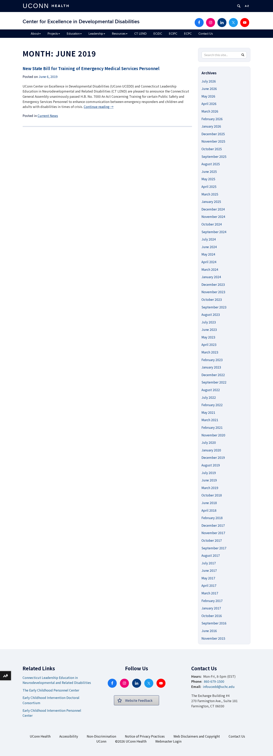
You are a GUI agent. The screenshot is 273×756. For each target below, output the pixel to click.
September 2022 (213, 382)
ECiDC (157, 33)
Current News (48, 115)
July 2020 (208, 442)
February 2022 (212, 404)
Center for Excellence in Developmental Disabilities (81, 21)
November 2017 (213, 532)
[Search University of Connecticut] (239, 6)
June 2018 (209, 502)
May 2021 (208, 412)
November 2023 (213, 291)
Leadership (96, 33)
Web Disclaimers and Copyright (196, 736)
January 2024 (211, 276)
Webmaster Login (168, 741)
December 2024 (213, 209)
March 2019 (209, 487)
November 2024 (213, 216)
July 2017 (208, 563)
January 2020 (211, 450)
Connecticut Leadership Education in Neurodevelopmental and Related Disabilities (57, 680)
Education (73, 33)
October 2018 (211, 495)
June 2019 (209, 480)
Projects (53, 33)
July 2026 (208, 81)
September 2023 (213, 307)
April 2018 (208, 510)
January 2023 (211, 367)
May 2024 (208, 254)
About (35, 33)
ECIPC (173, 33)
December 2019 (213, 457)
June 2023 (209, 329)
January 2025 (211, 201)
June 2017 (209, 570)
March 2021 (209, 419)
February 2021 (212, 427)
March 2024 (209, 269)
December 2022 (213, 374)
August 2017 (210, 555)
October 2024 (211, 224)
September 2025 (213, 156)
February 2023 (212, 359)
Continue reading (99, 106)
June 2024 (209, 246)
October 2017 (211, 540)
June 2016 (209, 630)
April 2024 (208, 261)
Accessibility (68, 736)
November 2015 (213, 638)
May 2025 (208, 178)
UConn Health (40, 736)
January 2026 (211, 126)
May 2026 (208, 96)
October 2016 (211, 615)
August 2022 (210, 389)
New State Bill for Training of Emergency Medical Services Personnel (91, 68)
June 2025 (209, 171)
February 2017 (212, 600)
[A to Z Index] (247, 6)
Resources (119, 33)
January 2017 (211, 608)
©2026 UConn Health (130, 741)
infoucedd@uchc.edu (219, 686)
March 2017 (209, 593)
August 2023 (210, 314)
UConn (101, 741)
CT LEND (140, 33)
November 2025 (213, 141)
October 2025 (211, 148)
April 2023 (208, 344)
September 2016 (213, 623)
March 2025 (209, 194)
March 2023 (209, 352)
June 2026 (209, 88)
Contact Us (205, 33)
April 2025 (208, 186)
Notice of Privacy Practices (145, 736)
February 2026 (212, 118)
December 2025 (213, 133)
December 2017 (213, 525)
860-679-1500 (214, 681)
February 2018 (212, 517)
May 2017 (208, 578)
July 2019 (208, 472)
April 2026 (208, 103)
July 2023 (208, 322)
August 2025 (210, 163)
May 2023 (208, 337)
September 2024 (213, 231)
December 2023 (213, 284)
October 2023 (211, 299)
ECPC (188, 33)
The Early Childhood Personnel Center (51, 690)
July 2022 (208, 397)
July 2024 (208, 239)
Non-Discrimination (101, 736)
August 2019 (210, 465)
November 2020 (213, 435)
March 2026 (209, 111)
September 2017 (213, 548)
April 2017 (208, 585)
